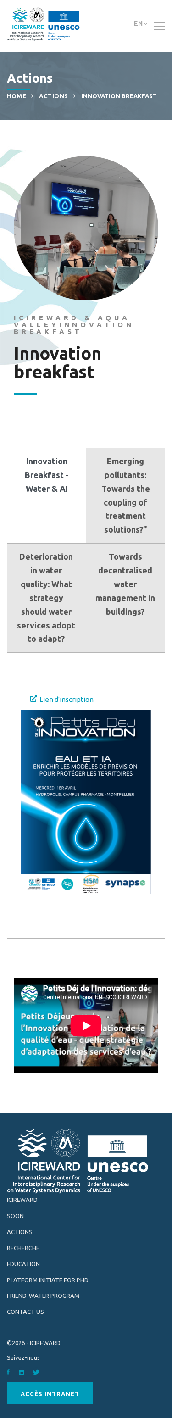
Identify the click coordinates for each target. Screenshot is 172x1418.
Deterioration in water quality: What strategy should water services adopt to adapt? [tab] (46, 597)
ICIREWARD (22, 1199)
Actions (53, 96)
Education (23, 1264)
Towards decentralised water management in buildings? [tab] (125, 584)
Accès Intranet (50, 1393)
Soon (15, 1215)
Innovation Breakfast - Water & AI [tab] (47, 474)
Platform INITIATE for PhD (48, 1280)
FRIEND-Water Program (43, 1295)
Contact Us (25, 1311)
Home (16, 96)
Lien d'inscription (66, 699)
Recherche (23, 1248)
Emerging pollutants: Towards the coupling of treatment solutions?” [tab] (125, 495)
